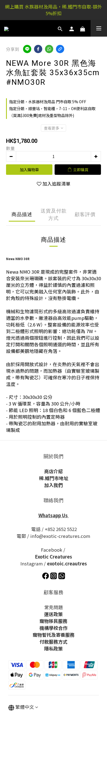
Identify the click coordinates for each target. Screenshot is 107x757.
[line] (27, 49)
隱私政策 (53, 648)
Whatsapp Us (53, 515)
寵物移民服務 (53, 621)
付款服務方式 (53, 641)
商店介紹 (53, 471)
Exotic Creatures (53, 556)
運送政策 (53, 614)
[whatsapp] (49, 49)
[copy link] (60, 49)
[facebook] (38, 49)
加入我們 (53, 485)
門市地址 (59, 478)
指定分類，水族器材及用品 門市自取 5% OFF (47, 101)
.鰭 (47, 478)
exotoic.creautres (67, 563)
